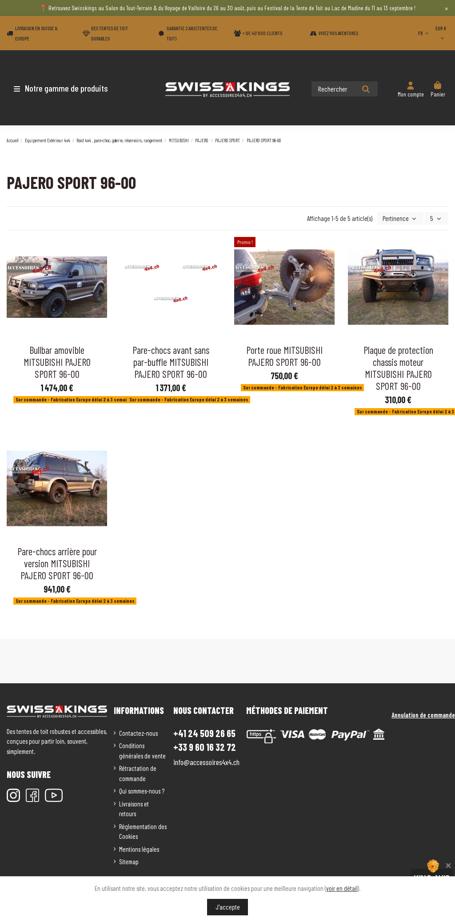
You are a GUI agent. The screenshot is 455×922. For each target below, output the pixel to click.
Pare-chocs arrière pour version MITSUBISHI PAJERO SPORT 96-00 (57, 563)
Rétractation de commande (137, 773)
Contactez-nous (138, 733)
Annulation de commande (423, 715)
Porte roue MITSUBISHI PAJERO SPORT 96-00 (284, 356)
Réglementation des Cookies (143, 831)
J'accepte (228, 907)
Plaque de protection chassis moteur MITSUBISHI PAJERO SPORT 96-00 (398, 368)
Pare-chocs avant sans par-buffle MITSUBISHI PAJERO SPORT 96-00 (170, 362)
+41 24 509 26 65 (204, 733)
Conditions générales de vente (142, 751)
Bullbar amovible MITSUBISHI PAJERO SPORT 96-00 (57, 362)
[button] (59, 88)
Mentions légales (139, 849)
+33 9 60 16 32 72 (204, 747)
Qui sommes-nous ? (141, 791)
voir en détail (342, 888)
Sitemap (129, 862)
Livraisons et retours (134, 809)
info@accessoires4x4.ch (206, 762)
